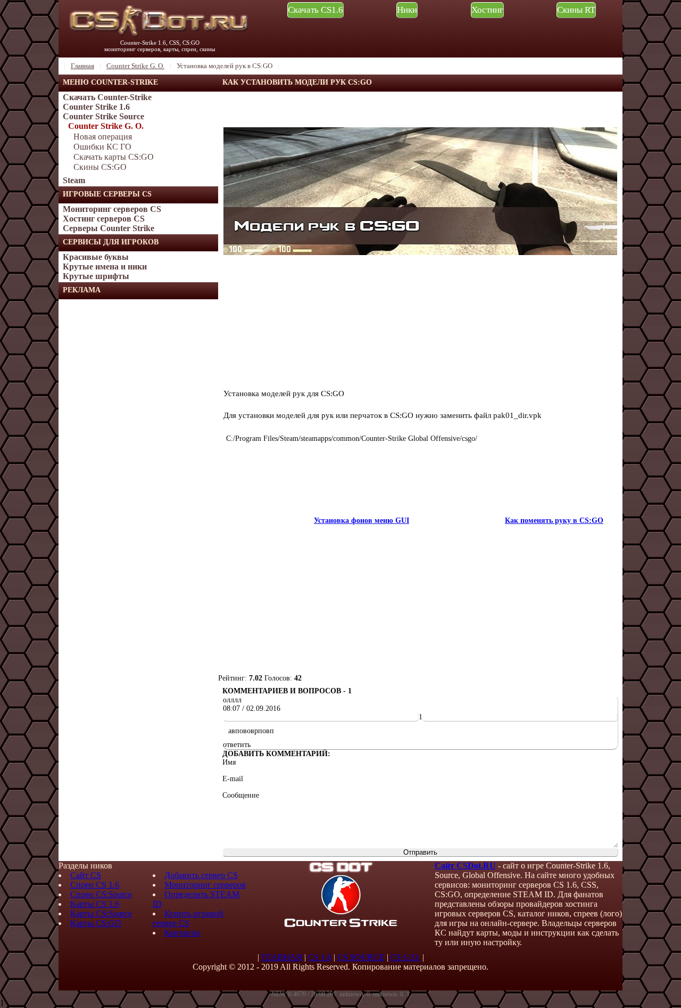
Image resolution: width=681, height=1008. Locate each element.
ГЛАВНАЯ (281, 957)
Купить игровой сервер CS (188, 918)
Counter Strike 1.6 (96, 106)
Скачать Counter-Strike (107, 97)
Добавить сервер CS (201, 875)
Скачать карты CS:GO (113, 156)
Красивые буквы (96, 256)
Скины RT (576, 10)
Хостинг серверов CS (104, 218)
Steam (74, 180)
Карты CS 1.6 (94, 903)
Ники (407, 10)
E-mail (232, 779)
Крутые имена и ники (105, 266)
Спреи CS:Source (101, 894)
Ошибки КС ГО (102, 146)
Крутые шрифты (96, 276)
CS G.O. (405, 957)
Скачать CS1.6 (315, 10)
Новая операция (102, 136)
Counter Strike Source (103, 116)
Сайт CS (85, 875)
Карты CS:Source (101, 913)
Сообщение (240, 795)
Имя (229, 762)
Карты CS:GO (95, 923)
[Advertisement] (138, 459)
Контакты (182, 932)
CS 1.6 (319, 957)
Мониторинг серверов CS (112, 209)
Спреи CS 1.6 (94, 884)
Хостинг (487, 10)
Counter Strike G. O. (106, 125)
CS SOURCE (361, 957)
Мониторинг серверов (205, 884)
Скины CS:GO (100, 166)
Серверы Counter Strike (108, 228)
